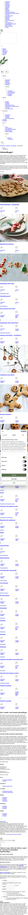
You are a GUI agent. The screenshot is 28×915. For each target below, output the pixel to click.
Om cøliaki (10, 90)
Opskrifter (7, 3)
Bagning (4, 48)
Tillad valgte (14, 478)
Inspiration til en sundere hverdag (12, 13)
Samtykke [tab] (5, 435)
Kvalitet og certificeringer (8, 792)
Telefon (4, 889)
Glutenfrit (7, 7)
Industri (19, 834)
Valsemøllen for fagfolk (7, 791)
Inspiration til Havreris (9, 12)
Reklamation (10, 139)
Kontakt (7, 27)
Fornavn (16, 885)
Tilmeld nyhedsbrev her (7, 786)
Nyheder (4, 781)
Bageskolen (7, 5)
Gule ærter (7, 14)
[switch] (25, 461)
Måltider (7, 8)
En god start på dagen (9, 20)
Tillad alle (14, 475)
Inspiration (7, 6)
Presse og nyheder (9, 26)
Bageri (11, 834)
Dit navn (5, 884)
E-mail (4, 886)
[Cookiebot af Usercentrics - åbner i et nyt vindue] (21, 431)
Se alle (4, 147)
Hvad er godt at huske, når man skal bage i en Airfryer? (14, 891)
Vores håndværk (8, 22)
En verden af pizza (9, 15)
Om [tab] (23, 435)
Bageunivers (7, 1)
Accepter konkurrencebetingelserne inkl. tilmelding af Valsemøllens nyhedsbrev (16, 898)
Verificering (5, 896)
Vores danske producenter (10, 23)
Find (13, 173)
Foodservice (15, 834)
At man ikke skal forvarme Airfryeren (14, 894)
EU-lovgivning (11, 93)
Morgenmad (7, 16)
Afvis (14, 482)
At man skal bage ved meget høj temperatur (16, 895)
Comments (5, 880)
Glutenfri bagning (11, 91)
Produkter (7, 2)
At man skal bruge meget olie (13, 892)
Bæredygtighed (8, 24)
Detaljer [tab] (14, 435)
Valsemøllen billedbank (7, 779)
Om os (6, 21)
